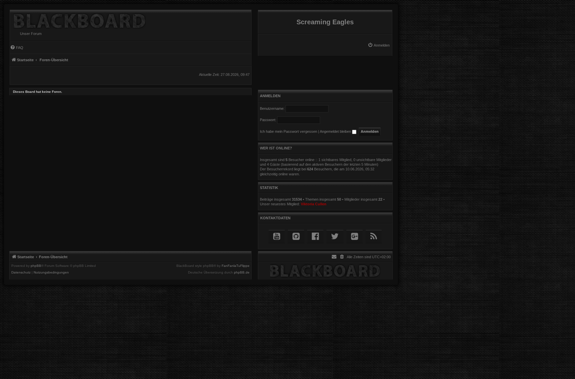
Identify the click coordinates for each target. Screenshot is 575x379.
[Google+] (354, 236)
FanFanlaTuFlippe (236, 266)
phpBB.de (242, 272)
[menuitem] (379, 45)
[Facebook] (315, 236)
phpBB (36, 266)
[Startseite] (78, 19)
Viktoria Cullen (313, 204)
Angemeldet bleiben (336, 131)
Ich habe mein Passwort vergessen (288, 131)
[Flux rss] (373, 236)
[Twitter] (335, 236)
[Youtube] (276, 236)
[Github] (295, 236)
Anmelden (270, 96)
